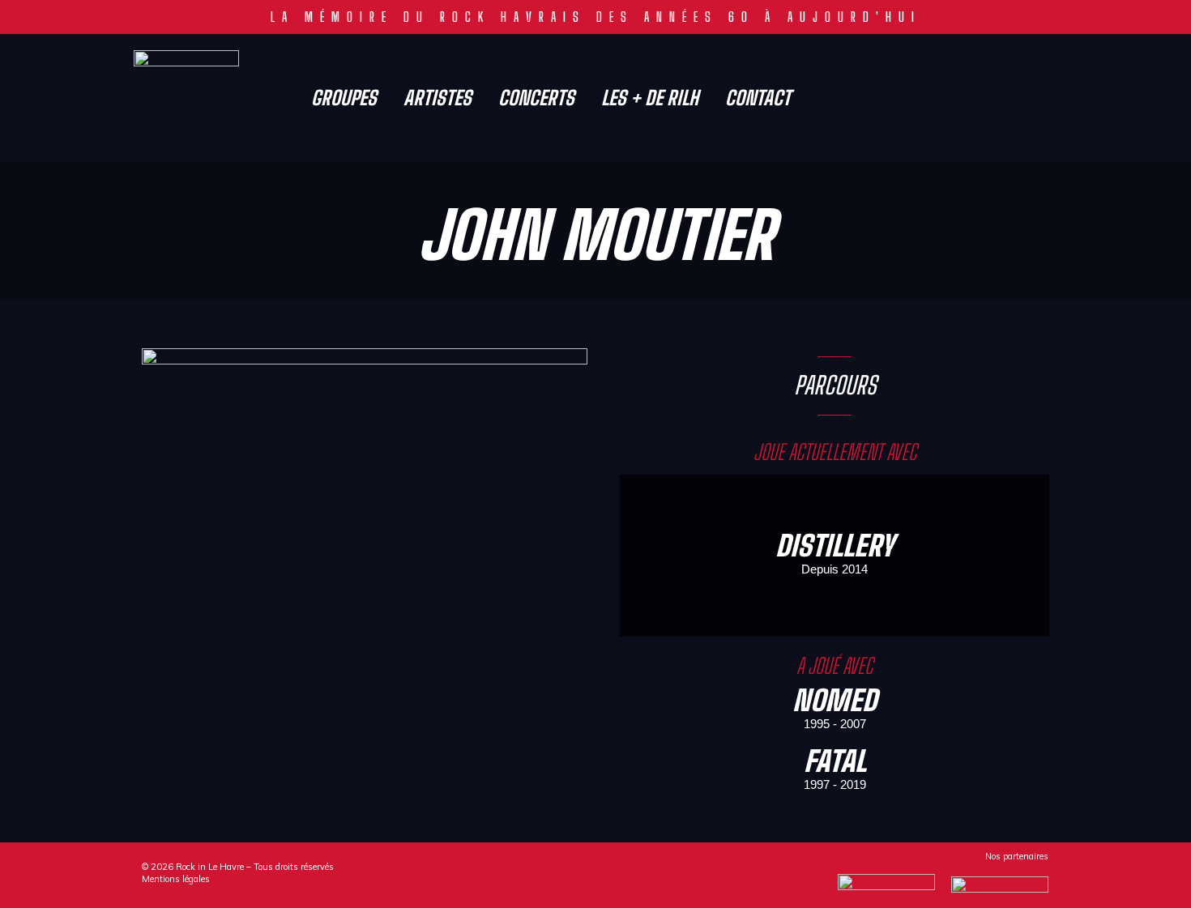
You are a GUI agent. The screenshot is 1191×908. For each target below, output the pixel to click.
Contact (758, 98)
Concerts (536, 98)
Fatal (835, 761)
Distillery (834, 545)
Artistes (437, 98)
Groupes (344, 98)
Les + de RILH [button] (649, 98)
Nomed (834, 700)
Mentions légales (176, 879)
